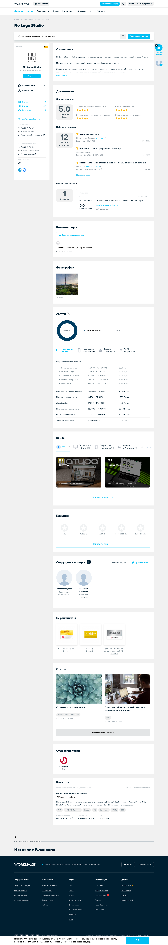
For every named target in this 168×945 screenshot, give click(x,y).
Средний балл (85, 207)
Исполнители (42, 4)
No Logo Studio (32, 67)
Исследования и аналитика (68, 715)
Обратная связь (145, 865)
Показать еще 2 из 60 (102, 732)
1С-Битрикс (63, 767)
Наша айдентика (101, 905)
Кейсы (71, 886)
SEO (107, 718)
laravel (86, 810)
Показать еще (83, 175)
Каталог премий (127, 900)
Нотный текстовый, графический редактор (100, 148)
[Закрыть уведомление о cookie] (153, 940)
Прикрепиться (141, 562)
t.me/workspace (76, 865)
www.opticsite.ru (93, 166)
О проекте (99, 886)
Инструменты (126, 891)
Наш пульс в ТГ (101, 910)
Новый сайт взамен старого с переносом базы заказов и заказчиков (112, 163)
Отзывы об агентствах (63, 11)
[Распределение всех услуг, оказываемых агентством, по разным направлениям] (68, 313)
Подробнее (61, 75)
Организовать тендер (110, 4)
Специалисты (43, 11)
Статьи (71, 891)
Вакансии (124, 895)
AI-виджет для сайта (89, 134)
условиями (57, 939)
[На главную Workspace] (25, 864)
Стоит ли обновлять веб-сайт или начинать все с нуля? (125, 709)
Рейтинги (100, 11)
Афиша (71, 895)
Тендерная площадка (22, 886)
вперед (150, 447)
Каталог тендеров (21, 895)
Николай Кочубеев (64, 252)
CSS (122, 810)
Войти (131, 4)
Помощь (98, 900)
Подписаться (33, 76)
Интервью (72, 915)
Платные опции (101, 895)
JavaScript (104, 810)
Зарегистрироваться (144, 4)
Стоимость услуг (85, 11)
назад (147, 447)
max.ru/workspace (94, 865)
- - (74, 252)
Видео (71, 919)
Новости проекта (101, 891)
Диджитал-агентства (23, 11)
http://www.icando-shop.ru (107, 205)
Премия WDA (126, 886)
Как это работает (20, 891)
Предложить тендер (139, 36)
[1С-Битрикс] (63, 760)
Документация (74, 905)
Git (94, 810)
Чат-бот (129, 865)
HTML (114, 810)
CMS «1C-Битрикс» (72, 810)
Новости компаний (76, 910)
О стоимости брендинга (70, 707)
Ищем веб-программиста (71, 793)
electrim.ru (100, 138)
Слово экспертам (75, 900)
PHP (59, 810)
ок (137, 940)
